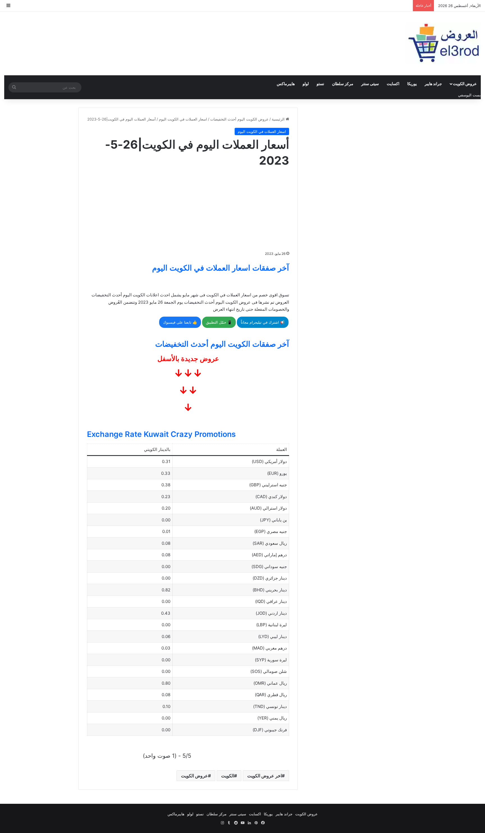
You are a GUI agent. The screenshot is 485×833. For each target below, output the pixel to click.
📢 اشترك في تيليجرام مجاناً (263, 322)
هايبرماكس (286, 83)
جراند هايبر (433, 83)
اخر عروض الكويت (264, 775)
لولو (306, 83)
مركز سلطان (342, 83)
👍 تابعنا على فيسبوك (180, 322)
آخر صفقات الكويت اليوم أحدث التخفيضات (222, 344)
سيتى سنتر (370, 83)
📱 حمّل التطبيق (219, 322)
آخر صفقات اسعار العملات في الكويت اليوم (220, 268)
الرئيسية (279, 119)
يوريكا (412, 83)
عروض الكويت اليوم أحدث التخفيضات (239, 119)
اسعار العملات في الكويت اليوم (183, 119)
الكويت (227, 775)
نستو (320, 83)
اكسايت (393, 83)
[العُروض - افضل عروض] (443, 43)
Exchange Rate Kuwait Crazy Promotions (161, 434)
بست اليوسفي (469, 95)
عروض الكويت (465, 83)
